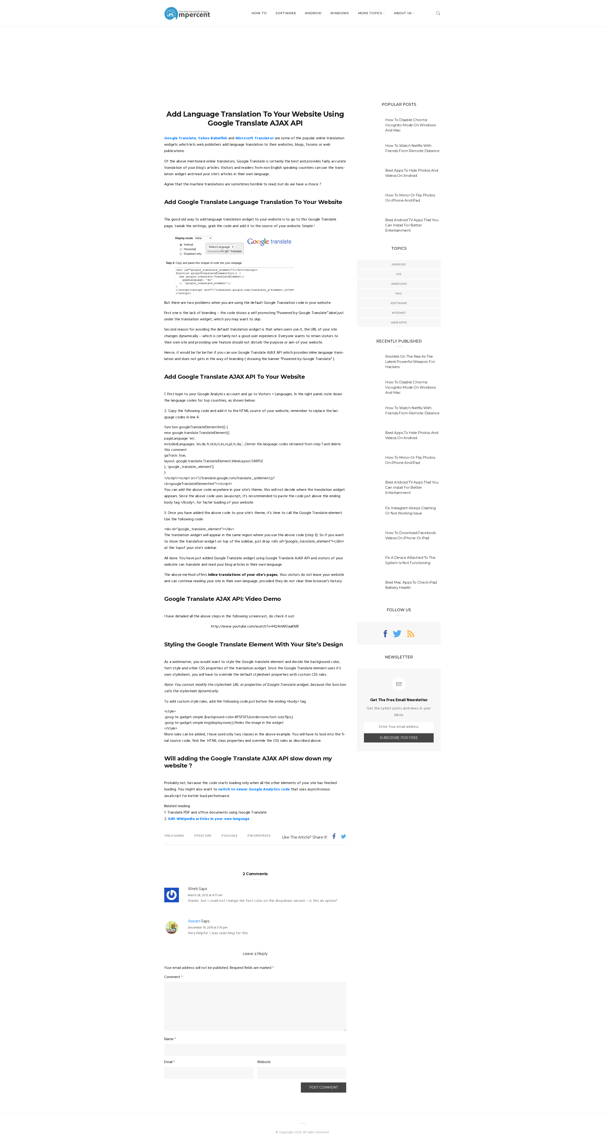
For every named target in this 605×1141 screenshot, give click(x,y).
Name (170, 1039)
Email (169, 1062)
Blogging (175, 835)
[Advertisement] (302, 61)
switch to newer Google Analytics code (254, 789)
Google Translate (180, 138)
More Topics (370, 13)
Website (264, 1062)
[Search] (438, 13)
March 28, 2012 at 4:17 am (205, 895)
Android (313, 13)
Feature (204, 835)
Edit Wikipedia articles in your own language (209, 819)
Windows (339, 13)
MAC (398, 293)
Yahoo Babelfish (212, 138)
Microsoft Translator (254, 138)
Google (231, 835)
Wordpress (260, 835)
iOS (398, 274)
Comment (173, 977)
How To (259, 13)
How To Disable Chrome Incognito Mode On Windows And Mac (410, 125)
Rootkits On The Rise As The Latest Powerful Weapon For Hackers (410, 361)
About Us (403, 13)
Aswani (194, 921)
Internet (399, 312)
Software (286, 13)
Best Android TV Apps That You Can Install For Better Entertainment (411, 225)
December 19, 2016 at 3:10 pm (208, 927)
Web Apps (399, 322)
